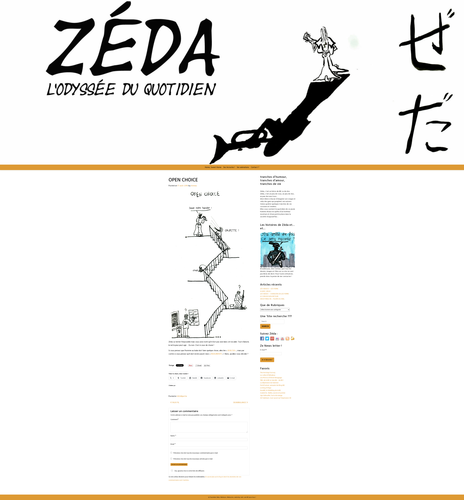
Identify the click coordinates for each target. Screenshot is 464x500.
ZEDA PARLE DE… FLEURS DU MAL (272, 299)
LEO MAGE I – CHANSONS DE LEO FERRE (274, 293)
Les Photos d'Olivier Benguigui (271, 377)
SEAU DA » (232, 350)
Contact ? (255, 167)
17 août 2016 (183, 185)
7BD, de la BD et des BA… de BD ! (272, 380)
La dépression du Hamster (269, 382)
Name (172, 436)
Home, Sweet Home (213, 167)
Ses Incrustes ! (229, 167)
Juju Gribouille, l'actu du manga (271, 395)
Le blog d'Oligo (265, 388)
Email (172, 444)
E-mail (263, 350)
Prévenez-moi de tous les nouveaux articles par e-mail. (193, 459)
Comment (174, 419)
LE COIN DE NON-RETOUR (269, 296)
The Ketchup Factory (267, 372)
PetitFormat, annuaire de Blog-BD (272, 385)
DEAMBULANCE (239, 402)
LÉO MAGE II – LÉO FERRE (269, 288)
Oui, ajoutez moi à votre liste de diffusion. (189, 471)
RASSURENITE (216, 354)
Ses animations (243, 167)
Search (265, 326)
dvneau (194, 185)
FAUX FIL (175, 402)
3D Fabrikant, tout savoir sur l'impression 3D (275, 398)
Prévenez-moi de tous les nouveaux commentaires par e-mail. (195, 453)
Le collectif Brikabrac (267, 375)
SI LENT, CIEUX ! (265, 291)
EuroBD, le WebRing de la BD (270, 390)
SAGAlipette (182, 396)
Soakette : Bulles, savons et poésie (272, 393)
